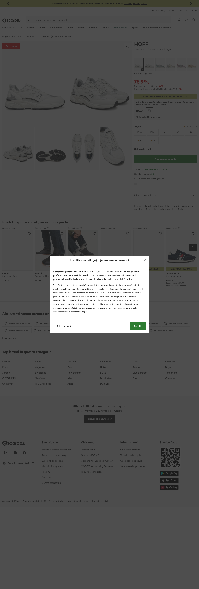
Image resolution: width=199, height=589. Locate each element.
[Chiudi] (144, 260)
